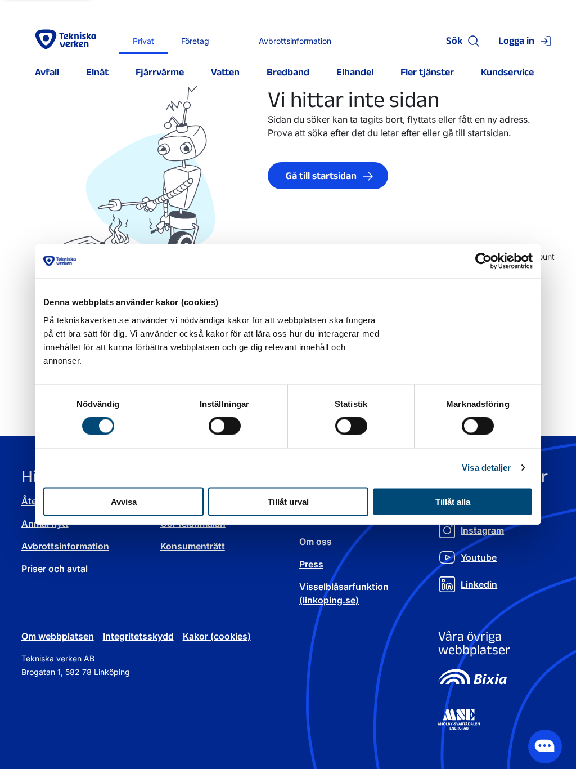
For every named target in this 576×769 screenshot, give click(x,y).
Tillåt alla (452, 501)
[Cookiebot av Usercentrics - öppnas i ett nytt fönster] (483, 261)
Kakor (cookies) (217, 636)
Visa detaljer (486, 467)
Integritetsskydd (138, 636)
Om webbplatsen (57, 636)
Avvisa (124, 501)
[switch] (225, 426)
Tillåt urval (288, 501)
